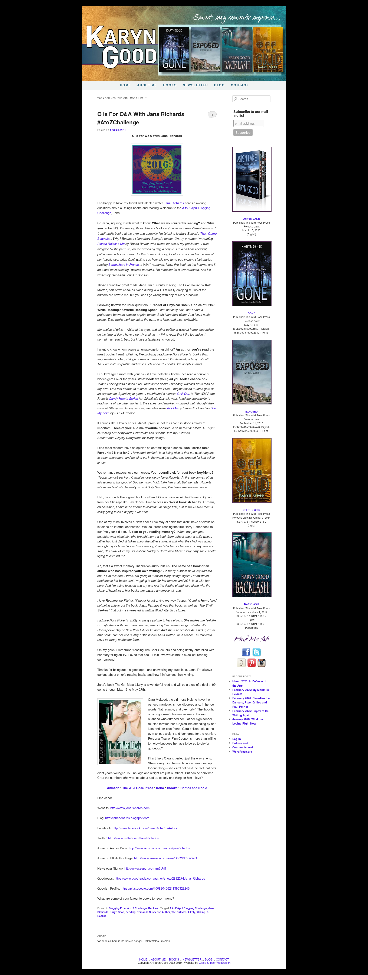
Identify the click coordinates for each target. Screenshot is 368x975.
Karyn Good (117, 912)
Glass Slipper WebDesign (214, 962)
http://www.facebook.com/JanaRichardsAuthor (145, 828)
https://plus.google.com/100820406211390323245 (155, 888)
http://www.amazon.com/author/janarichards (159, 848)
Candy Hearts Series (123, 398)
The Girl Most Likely (183, 912)
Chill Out (183, 393)
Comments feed (242, 747)
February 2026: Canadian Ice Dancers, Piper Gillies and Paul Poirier (251, 702)
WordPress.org (242, 751)
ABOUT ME (147, 85)
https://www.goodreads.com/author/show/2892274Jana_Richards (160, 878)
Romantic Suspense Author (153, 912)
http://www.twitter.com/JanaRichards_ (134, 838)
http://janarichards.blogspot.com (127, 817)
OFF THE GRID (251, 510)
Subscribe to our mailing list (251, 113)
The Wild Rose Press (137, 787)
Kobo (160, 787)
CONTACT (240, 85)
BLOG (219, 85)
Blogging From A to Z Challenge (128, 908)
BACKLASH (251, 604)
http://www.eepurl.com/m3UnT (145, 868)
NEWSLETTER (195, 85)
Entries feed (240, 743)
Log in (236, 739)
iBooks (171, 787)
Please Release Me (111, 243)
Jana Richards (174, 203)
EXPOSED (251, 411)
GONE (251, 313)
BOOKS (170, 85)
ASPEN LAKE (251, 218)
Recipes (153, 908)
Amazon (113, 787)
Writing (201, 912)
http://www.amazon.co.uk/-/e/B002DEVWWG (165, 858)
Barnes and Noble (193, 787)
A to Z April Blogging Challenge (188, 908)
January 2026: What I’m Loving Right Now (247, 721)
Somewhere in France (123, 264)
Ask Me (172, 408)
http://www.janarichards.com (130, 807)
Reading (130, 912)
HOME (125, 85)
